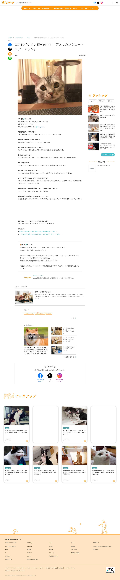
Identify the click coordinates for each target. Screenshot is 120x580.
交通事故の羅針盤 (75, 553)
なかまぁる (51, 553)
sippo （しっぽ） (38, 275)
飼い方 (75, 8)
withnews (7, 556)
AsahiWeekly (96, 549)
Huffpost (29, 549)
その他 (91, 8)
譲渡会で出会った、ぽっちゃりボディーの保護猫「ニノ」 (37, 231)
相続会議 (73, 546)
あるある (48, 313)
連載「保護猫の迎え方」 (43, 292)
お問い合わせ (21, 570)
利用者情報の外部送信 (51, 568)
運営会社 (7, 570)
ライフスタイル (19, 37)
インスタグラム (29, 313)
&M (6, 546)
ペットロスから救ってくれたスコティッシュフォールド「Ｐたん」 (40, 234)
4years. (72, 543)
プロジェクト (36, 8)
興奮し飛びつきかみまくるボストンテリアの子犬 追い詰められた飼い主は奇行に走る (45, 472)
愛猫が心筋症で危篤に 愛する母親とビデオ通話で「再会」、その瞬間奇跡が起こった (103, 472)
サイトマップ (20, 568)
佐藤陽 (7, 428)
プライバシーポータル (69, 568)
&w (9, 546)
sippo (50, 543)
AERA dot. (29, 553)
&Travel (14, 546)
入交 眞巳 (8, 468)
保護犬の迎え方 (47, 8)
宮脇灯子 (66, 468)
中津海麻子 (66, 428)
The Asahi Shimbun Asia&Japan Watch (102, 546)
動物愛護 (68, 8)
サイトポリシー (28, 568)
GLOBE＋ (51, 546)
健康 (86, 8)
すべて (93, 101)
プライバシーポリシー (39, 568)
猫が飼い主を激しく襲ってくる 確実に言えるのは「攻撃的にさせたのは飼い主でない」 (16, 472)
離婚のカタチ (8, 559)
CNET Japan (30, 543)
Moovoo (7, 553)
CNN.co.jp (29, 546)
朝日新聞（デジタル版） (11, 543)
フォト (28, 37)
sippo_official (32, 255)
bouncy (29, 556)
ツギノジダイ (74, 549)
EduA (6, 549)
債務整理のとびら (53, 556)
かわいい (41, 313)
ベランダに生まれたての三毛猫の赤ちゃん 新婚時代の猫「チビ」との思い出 (16, 432)
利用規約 (60, 568)
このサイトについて (10, 568)
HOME (10, 37)
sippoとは (27, 8)
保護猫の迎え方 (59, 8)
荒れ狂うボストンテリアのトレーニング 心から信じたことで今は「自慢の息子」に (74, 432)
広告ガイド (14, 570)
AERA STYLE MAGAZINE (32, 559)
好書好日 (51, 549)
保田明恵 (95, 468)
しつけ (81, 8)
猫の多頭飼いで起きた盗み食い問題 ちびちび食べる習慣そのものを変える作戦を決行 (74, 472)
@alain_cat (39, 127)
